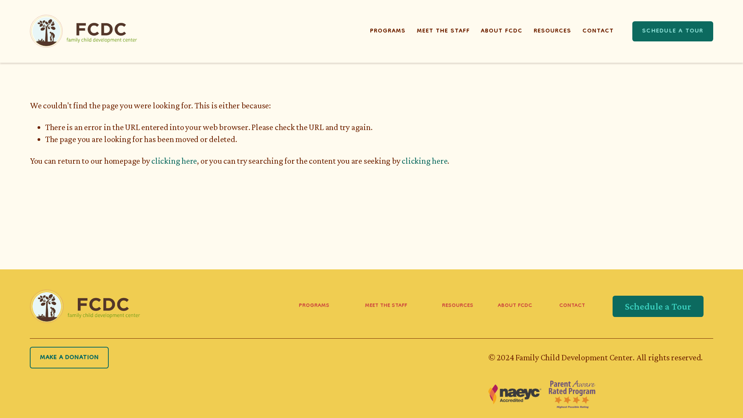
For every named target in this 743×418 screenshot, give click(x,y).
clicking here (174, 161)
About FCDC (501, 31)
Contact (598, 31)
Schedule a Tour (672, 31)
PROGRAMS (314, 306)
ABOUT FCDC (515, 306)
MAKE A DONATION (69, 357)
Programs (388, 31)
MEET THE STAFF (386, 306)
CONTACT (572, 306)
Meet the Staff (443, 31)
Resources (552, 31)
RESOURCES (457, 306)
